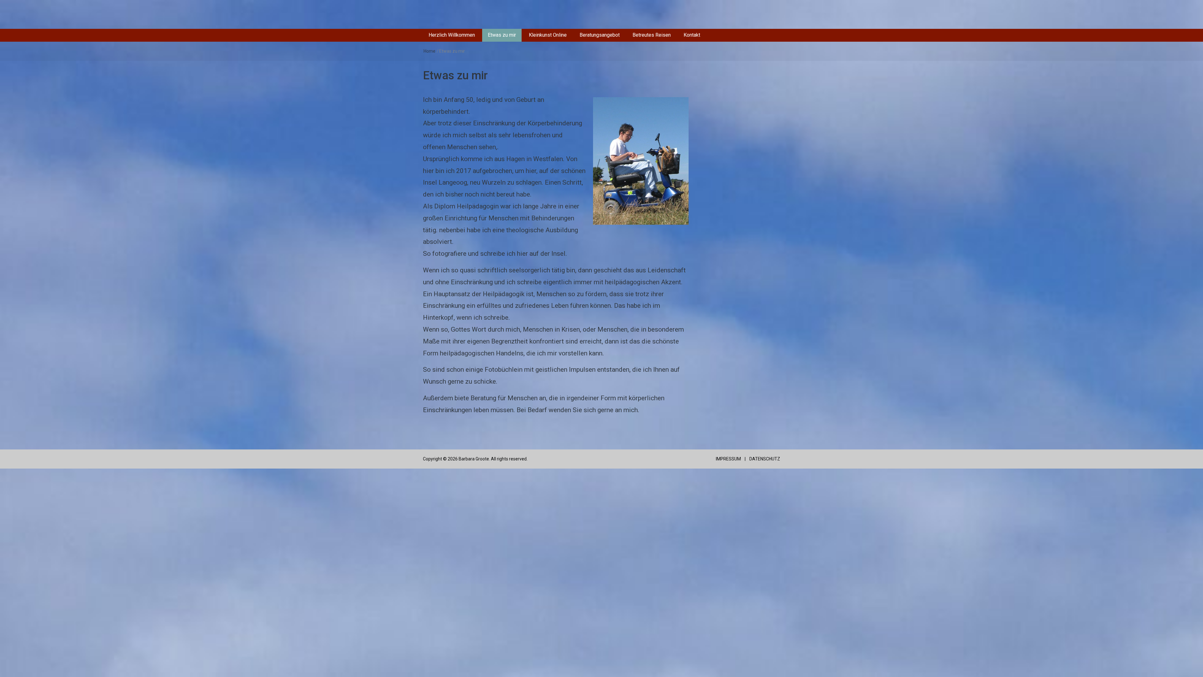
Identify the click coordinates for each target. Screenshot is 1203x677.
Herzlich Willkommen (452, 35)
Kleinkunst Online (548, 35)
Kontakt (692, 35)
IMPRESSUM (728, 458)
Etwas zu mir (502, 35)
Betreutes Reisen (652, 35)
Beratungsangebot (600, 35)
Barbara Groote (474, 458)
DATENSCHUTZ (764, 458)
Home (429, 51)
